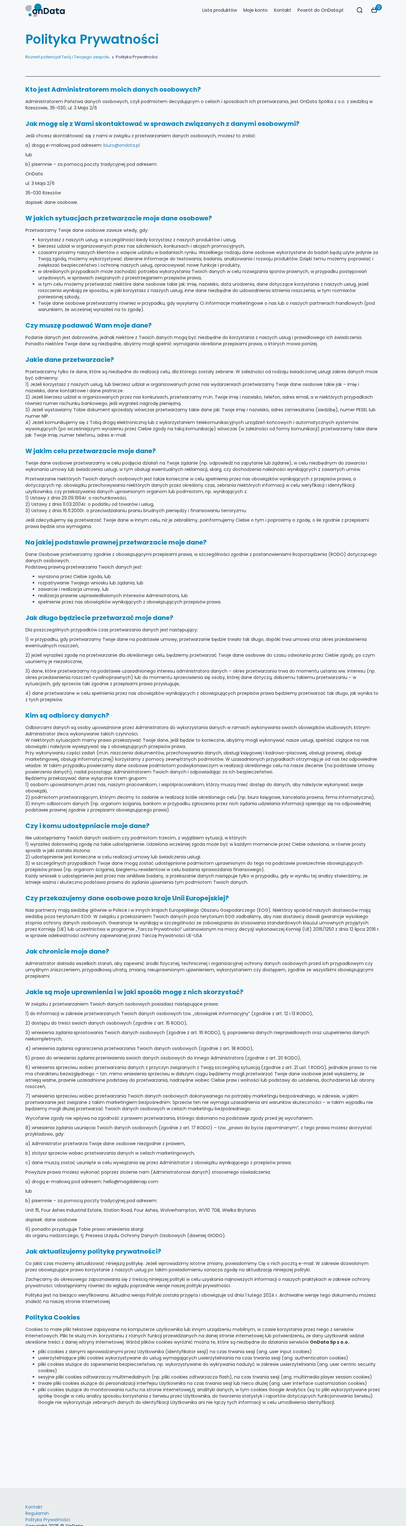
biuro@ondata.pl (121, 145)
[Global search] (359, 10)
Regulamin (37, 1513)
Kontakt (282, 10)
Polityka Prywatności (47, 1519)
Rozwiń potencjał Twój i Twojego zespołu (67, 57)
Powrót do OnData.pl (320, 10)
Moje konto (255, 10)
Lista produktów (219, 10)
